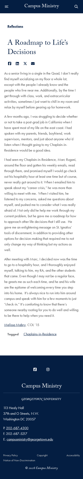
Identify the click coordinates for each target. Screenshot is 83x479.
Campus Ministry (41, 6)
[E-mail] (33, 63)
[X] (25, 63)
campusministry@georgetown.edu (30, 439)
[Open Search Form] (76, 6)
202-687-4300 (17, 428)
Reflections (15, 26)
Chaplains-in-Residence (40, 334)
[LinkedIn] (17, 63)
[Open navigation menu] (6, 6)
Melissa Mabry (15, 324)
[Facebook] (9, 63)
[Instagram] (48, 369)
